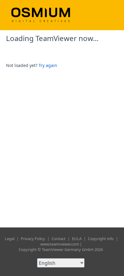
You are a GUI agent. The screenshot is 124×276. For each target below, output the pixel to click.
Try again (48, 65)
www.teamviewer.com (59, 244)
